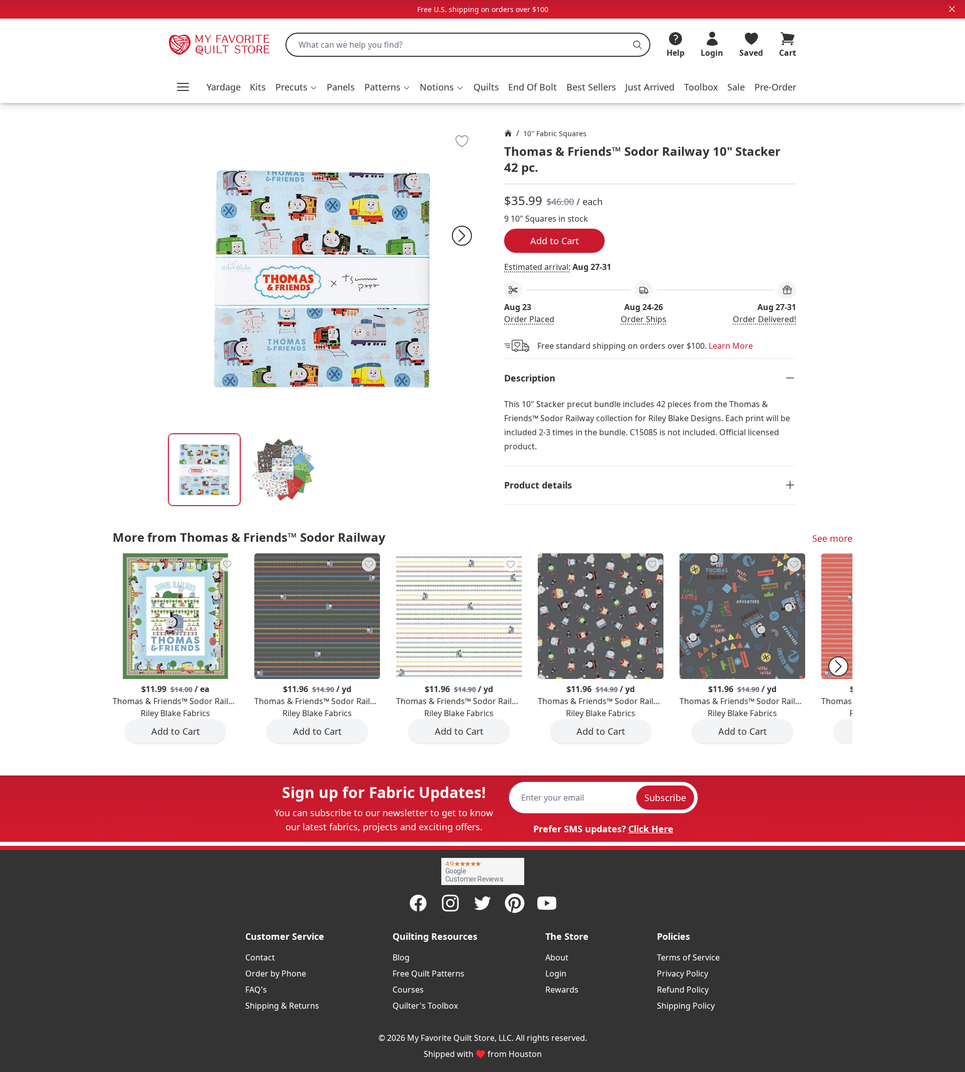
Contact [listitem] (260, 957)
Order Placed (529, 319)
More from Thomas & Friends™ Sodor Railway (249, 537)
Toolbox (701, 87)
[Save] (462, 141)
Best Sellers (591, 87)
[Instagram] (450, 903)
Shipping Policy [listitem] (686, 1005)
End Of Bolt (532, 87)
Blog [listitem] (401, 957)
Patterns (382, 87)
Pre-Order (775, 87)
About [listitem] (556, 957)
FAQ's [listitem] (256, 989)
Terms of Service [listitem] (688, 957)
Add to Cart (554, 241)
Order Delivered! (764, 319)
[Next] (462, 236)
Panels (341, 87)
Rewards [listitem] (561, 989)
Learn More (731, 345)
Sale (736, 87)
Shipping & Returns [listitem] (282, 1005)
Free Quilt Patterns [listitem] (428, 973)
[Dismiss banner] (952, 9)
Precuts (291, 87)
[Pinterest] (515, 903)
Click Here (650, 829)
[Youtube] (547, 903)
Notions (437, 87)
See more (832, 538)
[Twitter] (482, 903)
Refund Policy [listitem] (683, 989)
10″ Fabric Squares (555, 133)
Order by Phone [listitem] (275, 973)
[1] (283, 469)
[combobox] (467, 45)
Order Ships (643, 319)
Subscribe (665, 798)
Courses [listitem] (408, 989)
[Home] (508, 133)
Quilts (486, 87)
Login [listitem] (555, 973)
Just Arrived (649, 87)
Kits (258, 87)
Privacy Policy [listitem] (682, 973)
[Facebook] (418, 903)
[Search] (637, 45)
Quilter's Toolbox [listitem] (425, 1005)
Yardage (224, 87)
